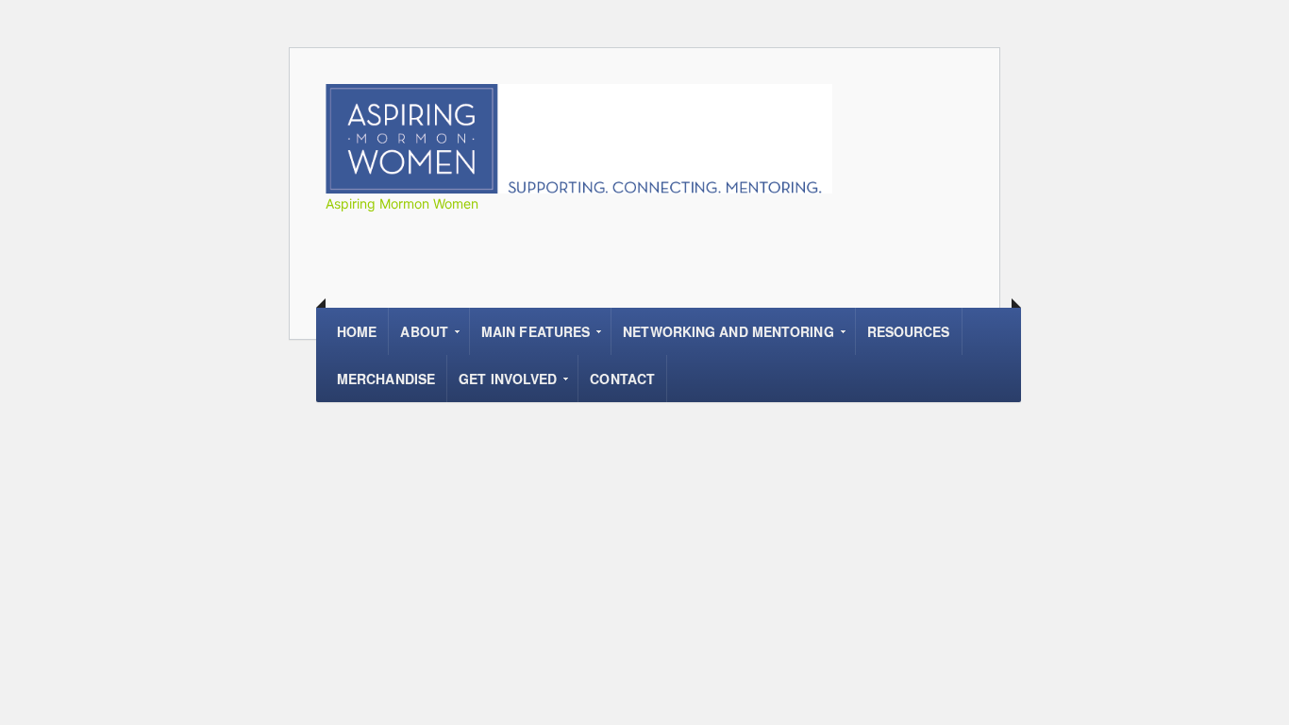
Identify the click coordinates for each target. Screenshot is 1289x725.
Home (357, 331)
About (418, 338)
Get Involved (502, 385)
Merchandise (386, 378)
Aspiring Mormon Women (402, 203)
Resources (908, 331)
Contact (622, 378)
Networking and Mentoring (722, 338)
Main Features (530, 338)
